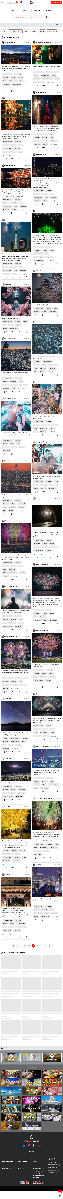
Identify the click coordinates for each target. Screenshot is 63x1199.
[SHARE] (19, 91)
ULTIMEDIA (34, 1188)
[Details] (26, 91)
